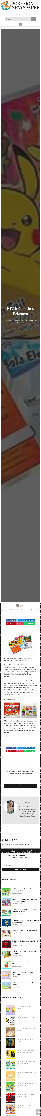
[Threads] (19, 14)
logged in (13, 844)
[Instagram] (17, 14)
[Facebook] (14, 14)
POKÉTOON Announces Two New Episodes (24, 952)
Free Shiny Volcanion (24, 1006)
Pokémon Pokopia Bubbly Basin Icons (24, 984)
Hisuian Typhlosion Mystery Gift (27, 1028)
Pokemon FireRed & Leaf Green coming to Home (24, 911)
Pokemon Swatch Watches (25, 1039)
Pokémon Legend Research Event (24, 931)
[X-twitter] (22, 14)
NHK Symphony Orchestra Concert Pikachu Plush (25, 921)
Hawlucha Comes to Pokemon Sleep (23, 963)
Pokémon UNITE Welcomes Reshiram (22, 973)
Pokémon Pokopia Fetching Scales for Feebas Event (25, 900)
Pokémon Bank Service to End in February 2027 (24, 890)
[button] (20, 24)
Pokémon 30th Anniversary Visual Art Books (25, 942)
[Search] (33, 19)
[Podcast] (27, 14)
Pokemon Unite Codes (24, 1105)
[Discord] (24, 14)
